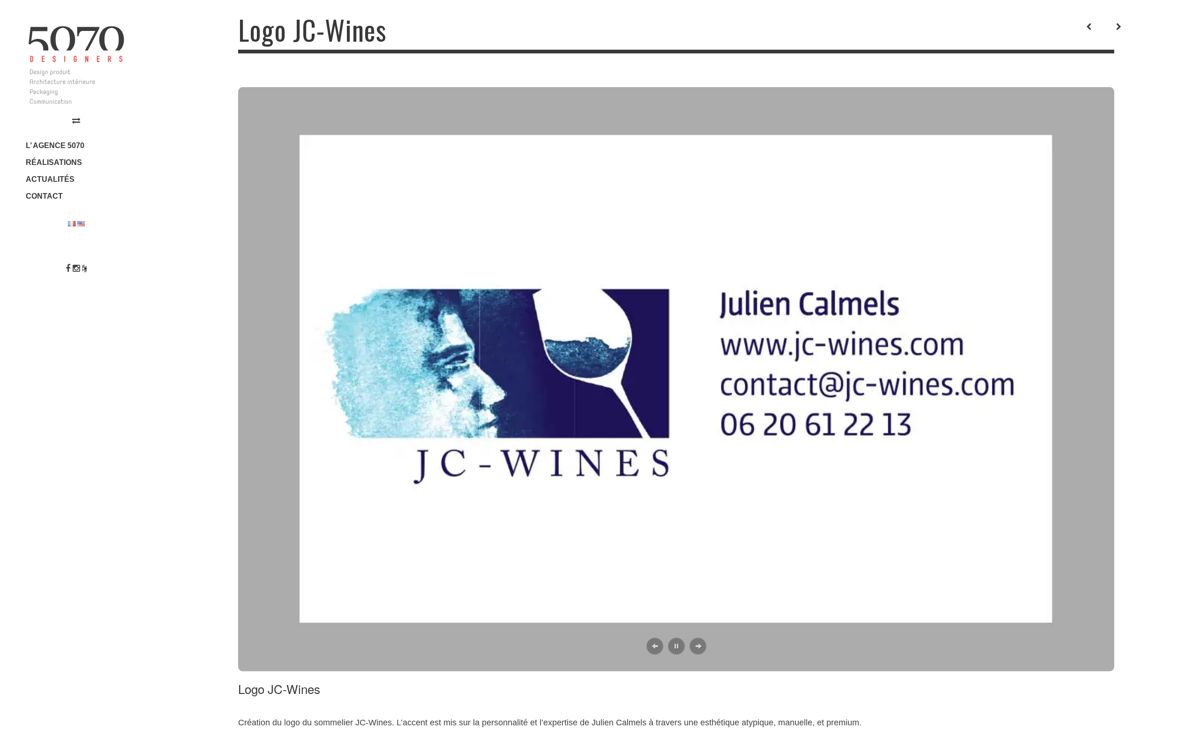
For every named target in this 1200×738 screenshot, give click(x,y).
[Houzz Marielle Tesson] (84, 268)
